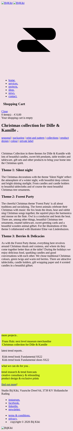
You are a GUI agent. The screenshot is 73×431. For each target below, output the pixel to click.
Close (4, 111)
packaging (18, 137)
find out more (8, 384)
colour (14, 140)
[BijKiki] (7, 2)
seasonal (6, 137)
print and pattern (35, 137)
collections (52, 137)
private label (26, 140)
